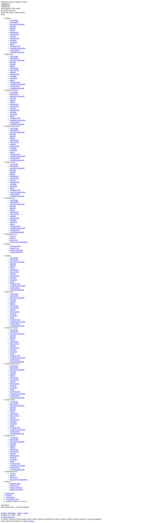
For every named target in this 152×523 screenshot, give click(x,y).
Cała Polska (14, 20)
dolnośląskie (14, 22)
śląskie (12, 44)
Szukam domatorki (16, 252)
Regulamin (12, 513)
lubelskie (13, 26)
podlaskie (13, 40)
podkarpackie (14, 38)
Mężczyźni (13, 240)
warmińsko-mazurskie (17, 48)
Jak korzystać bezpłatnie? (19, 242)
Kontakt (4, 513)
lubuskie (13, 28)
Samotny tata (14, 248)
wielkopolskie (15, 50)
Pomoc (25, 513)
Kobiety (12, 238)
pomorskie (13, 42)
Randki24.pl (9, 493)
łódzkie (12, 30)
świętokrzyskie (15, 46)
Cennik (19, 513)
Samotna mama (15, 246)
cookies (31, 521)
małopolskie (14, 32)
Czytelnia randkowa (8, 517)
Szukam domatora (16, 250)
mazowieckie (14, 34)
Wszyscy (13, 236)
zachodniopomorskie (17, 52)
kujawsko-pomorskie (17, 24)
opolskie (13, 36)
